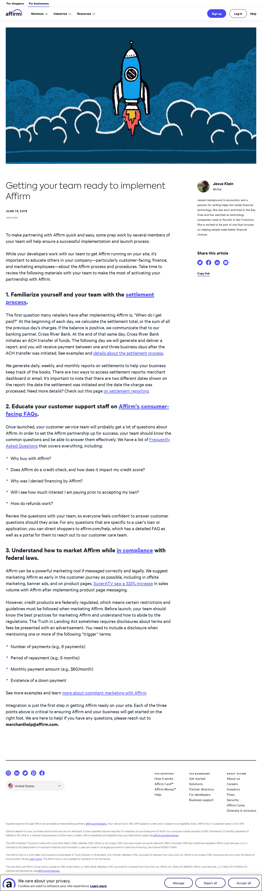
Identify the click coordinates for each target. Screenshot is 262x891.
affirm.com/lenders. (96, 823)
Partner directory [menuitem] (201, 789)
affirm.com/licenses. (48, 870)
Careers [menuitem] (232, 783)
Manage (178, 883)
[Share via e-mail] (225, 262)
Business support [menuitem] (201, 799)
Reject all (210, 883)
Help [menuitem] (158, 794)
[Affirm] (14, 13)
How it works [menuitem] (164, 778)
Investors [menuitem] (233, 789)
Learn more (35, 858)
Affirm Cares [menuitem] (236, 805)
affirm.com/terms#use (165, 835)
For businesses (39, 3)
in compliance (135, 550)
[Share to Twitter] (200, 262)
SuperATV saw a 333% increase (123, 583)
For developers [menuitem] (199, 794)
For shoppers (15, 3)
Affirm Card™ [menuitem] (164, 783)
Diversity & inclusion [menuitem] (241, 810)
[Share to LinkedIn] (217, 262)
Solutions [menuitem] (196, 783)
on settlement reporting (126, 391)
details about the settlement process (128, 353)
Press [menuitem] (231, 794)
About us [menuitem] (233, 778)
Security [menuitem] (233, 799)
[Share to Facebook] (208, 262)
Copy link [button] (203, 273)
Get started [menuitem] (197, 778)
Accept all (244, 883)
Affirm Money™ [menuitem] (165, 789)
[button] (35, 786)
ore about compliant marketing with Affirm (106, 692)
